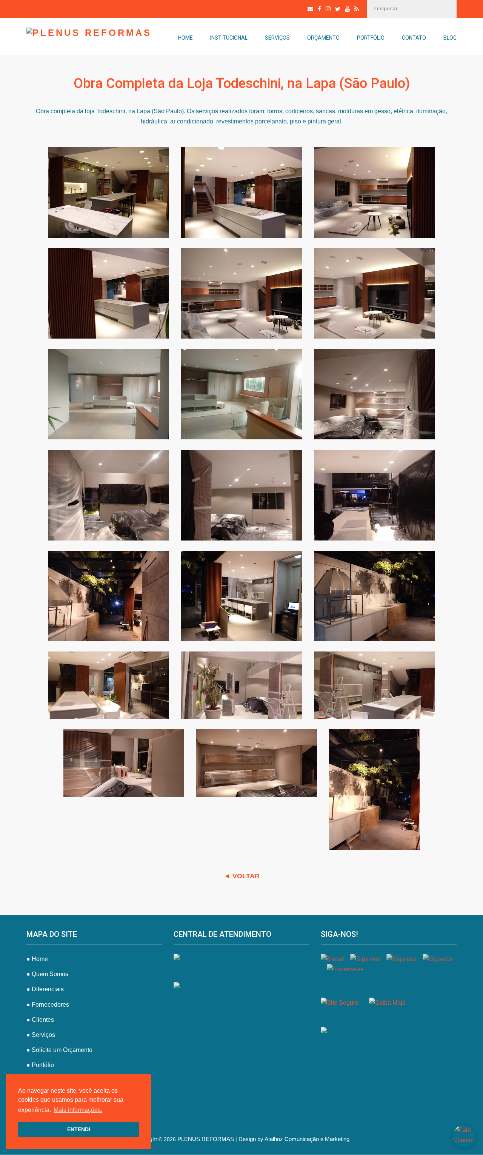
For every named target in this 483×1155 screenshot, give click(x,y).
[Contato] (310, 9)
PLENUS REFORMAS (205, 1139)
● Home (37, 959)
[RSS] (356, 9)
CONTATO (414, 38)
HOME (185, 38)
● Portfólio (40, 1065)
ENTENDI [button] (78, 1129)
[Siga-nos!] (328, 9)
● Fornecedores (47, 1004)
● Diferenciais (45, 989)
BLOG (450, 38)
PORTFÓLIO (371, 38)
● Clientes (40, 1019)
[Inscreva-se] (347, 9)
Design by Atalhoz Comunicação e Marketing (293, 1139)
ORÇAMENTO (323, 38)
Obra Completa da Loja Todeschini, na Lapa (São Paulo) (242, 83)
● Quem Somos (47, 974)
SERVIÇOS (277, 38)
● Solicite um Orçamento (59, 1050)
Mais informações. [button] (78, 1110)
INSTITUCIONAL (229, 38)
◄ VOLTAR (242, 876)
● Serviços (40, 1035)
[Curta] (319, 9)
